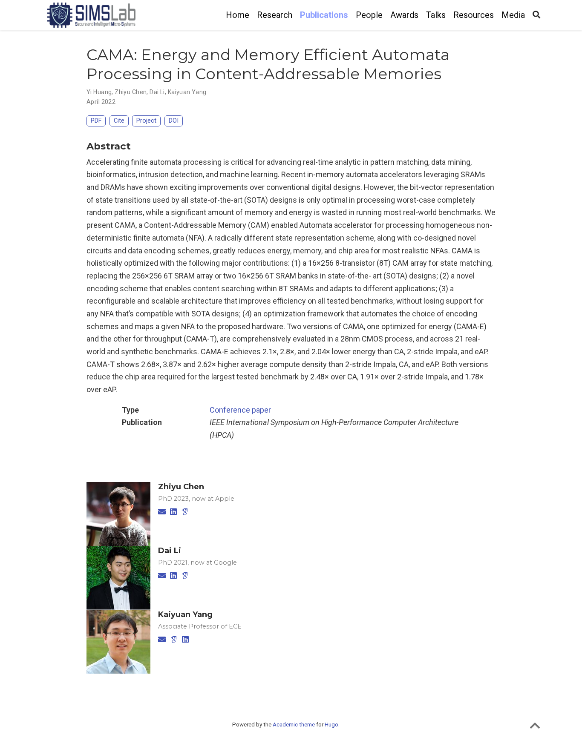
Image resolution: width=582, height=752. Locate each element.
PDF (96, 120)
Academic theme (294, 724)
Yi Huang (99, 92)
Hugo (331, 724)
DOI (174, 120)
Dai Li (157, 92)
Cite (119, 120)
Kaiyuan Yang (187, 92)
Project (146, 120)
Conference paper (240, 409)
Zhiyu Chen (131, 92)
